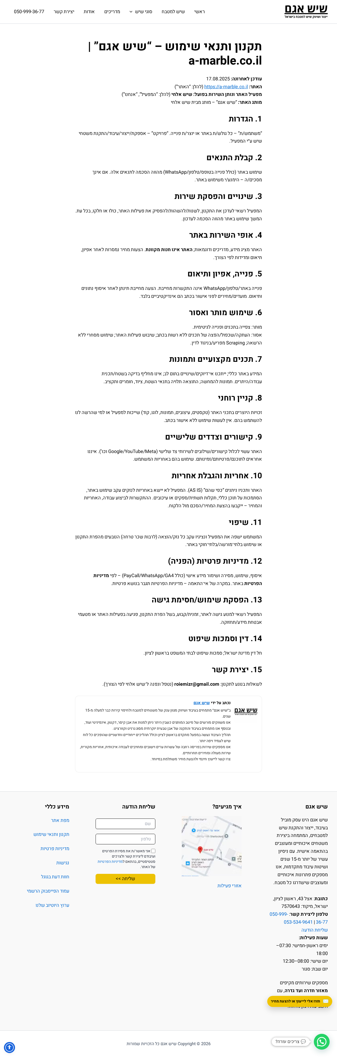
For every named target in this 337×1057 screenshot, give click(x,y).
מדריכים (112, 11)
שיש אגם (202, 703)
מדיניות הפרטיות (110, 861)
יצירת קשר (64, 11)
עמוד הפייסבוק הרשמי (48, 891)
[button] (322, 1042)
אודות (89, 11)
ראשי (199, 11)
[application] (132, 11)
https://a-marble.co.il (226, 86)
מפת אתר (60, 820)
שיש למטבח (173, 11)
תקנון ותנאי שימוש (51, 834)
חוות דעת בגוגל (55, 876)
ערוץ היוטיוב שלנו (52, 905)
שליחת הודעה (314, 930)
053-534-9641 (298, 922)
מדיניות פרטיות (55, 848)
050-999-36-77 (29, 11)
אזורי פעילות (229, 885)
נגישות (62, 862)
